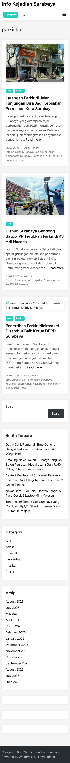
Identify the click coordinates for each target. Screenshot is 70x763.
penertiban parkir (49, 383)
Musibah (11, 565)
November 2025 (17, 651)
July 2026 (12, 607)
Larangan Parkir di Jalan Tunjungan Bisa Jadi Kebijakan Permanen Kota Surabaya (34, 103)
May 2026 (12, 614)
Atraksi (10, 547)
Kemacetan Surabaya (19, 156)
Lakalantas (13, 559)
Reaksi (19, 90)
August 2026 (15, 601)
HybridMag (47, 757)
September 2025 (17, 663)
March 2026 (14, 626)
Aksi (9, 90)
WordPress (26, 757)
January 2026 (15, 638)
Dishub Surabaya (16, 280)
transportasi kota (16, 387)
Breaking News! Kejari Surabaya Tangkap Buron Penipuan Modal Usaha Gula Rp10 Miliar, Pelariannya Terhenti (34, 464)
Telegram (11, 14)
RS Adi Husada (19, 284)
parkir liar (57, 156)
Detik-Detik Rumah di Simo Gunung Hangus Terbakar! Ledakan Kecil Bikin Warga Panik (31, 449)
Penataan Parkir (15, 160)
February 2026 (16, 632)
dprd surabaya (14, 379)
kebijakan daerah (16, 383)
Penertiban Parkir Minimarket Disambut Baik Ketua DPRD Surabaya (33, 331)
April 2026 (13, 620)
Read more (33, 139)
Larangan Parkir (42, 156)
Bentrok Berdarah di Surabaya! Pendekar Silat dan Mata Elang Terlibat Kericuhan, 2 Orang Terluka (34, 480)
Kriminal (11, 553)
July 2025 (12, 676)
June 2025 (13, 682)
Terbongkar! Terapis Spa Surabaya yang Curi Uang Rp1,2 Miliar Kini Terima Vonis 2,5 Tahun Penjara (33, 506)
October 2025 (15, 657)
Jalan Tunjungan (44, 152)
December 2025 (17, 645)
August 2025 (15, 669)
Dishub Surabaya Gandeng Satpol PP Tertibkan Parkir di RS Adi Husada (35, 236)
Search (10, 406)
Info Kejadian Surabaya (29, 4)
